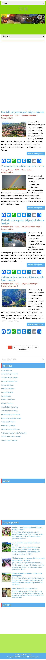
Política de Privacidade (23, 654)
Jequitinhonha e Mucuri (9, 411)
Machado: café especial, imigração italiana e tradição (22, 221)
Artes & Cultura (6, 370)
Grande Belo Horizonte (9, 407)
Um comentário (7, 118)
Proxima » (23, 350)
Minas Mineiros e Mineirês (10, 414)
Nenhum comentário (8, 286)
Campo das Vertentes (9, 381)
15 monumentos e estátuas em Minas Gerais (22, 166)
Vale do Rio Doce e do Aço (11, 436)
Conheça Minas (26, 657)
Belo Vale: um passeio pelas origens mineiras (22, 112)
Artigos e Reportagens (30, 284)
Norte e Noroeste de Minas (11, 418)
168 (35, 347)
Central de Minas (7, 385)
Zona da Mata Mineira (9, 440)
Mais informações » (35, 154)
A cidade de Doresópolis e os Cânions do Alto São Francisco (22, 278)
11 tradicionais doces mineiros (24, 589)
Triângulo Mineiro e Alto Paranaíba (13, 433)
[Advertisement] (23, 28)
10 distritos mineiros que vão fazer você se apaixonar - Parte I (28, 559)
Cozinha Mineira (7, 392)
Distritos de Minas (8, 400)
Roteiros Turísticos (8, 426)
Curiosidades (27, 170)
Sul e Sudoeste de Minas (31, 227)
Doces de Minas (7, 403)
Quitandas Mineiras (8, 422)
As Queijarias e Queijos (9, 378)
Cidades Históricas (29, 116)
